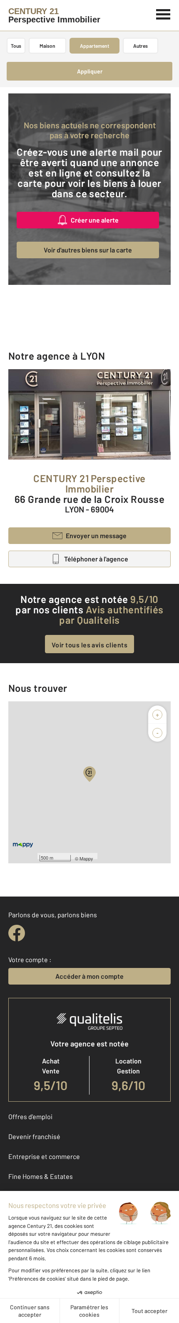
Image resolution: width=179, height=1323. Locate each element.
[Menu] (163, 13)
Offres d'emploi (30, 1116)
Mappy (86, 858)
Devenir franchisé (34, 1136)
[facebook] (16, 933)
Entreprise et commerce (44, 1156)
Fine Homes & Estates (40, 1176)
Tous (16, 46)
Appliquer (89, 71)
